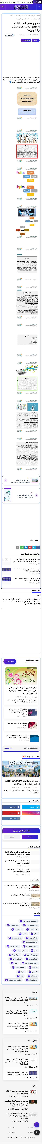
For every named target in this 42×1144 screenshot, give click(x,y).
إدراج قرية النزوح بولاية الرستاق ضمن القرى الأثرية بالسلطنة (16, 904)
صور (14, 963)
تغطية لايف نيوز (12, 1137)
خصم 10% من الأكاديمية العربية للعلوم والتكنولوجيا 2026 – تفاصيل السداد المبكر (27, 560)
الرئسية (30, 1127)
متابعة (30, 837)
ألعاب (34, 934)
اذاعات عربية (32, 938)
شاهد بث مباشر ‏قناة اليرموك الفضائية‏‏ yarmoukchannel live (18, 871)
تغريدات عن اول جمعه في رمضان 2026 (17, 724)
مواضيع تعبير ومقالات (13, 980)
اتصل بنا (30, 1132)
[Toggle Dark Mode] (37, 1132)
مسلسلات (32, 976)
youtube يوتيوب (30, 925)
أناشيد (22, 934)
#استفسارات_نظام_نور (29, 921)
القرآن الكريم (12, 946)
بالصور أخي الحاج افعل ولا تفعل (20, 895)
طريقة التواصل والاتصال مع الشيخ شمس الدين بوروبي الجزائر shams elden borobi (16, 1103)
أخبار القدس (32, 929)
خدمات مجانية (15, 959)
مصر (20, 976)
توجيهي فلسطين (30, 955)
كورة (21, 972)
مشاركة (12, 837)
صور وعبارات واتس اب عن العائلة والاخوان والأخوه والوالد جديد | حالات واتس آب (17, 853)
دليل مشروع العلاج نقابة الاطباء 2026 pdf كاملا (17, 1092)
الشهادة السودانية (30, 946)
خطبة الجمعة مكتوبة (29, 963)
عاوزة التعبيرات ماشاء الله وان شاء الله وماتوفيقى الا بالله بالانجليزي (17, 1115)
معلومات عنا (11, 1127)
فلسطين (33, 972)
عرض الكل (10, 661)
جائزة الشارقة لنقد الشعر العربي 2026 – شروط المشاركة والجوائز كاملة (16, 1013)
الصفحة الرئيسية (35, 15)
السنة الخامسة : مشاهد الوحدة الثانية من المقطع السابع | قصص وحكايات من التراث (17, 1026)
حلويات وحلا (14, 955)
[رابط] (21, 103)
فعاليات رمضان (18, 967)
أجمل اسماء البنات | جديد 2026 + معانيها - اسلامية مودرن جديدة (17, 862)
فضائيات (33, 967)
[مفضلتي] (36, 1124)
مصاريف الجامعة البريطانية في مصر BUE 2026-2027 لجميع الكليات (27, 579)
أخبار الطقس (12, 925)
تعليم (27, 15)
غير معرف (35, 34)
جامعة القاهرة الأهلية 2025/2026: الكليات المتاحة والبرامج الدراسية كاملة (22, 782)
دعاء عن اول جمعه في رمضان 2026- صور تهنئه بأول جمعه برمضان (18, 712)
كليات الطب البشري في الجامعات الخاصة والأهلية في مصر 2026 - (27, 570)
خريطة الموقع (11, 1132)
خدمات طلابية (31, 959)
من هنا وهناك (31, 980)
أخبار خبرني (16, 929)
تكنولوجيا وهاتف (19, 951)
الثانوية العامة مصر (30, 942)
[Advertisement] (21, 60)
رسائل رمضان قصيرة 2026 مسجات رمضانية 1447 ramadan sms (18, 737)
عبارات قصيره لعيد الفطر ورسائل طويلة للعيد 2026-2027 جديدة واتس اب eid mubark (21, 690)
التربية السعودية (15, 938)
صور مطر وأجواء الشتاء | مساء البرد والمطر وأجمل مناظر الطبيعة (16, 887)
